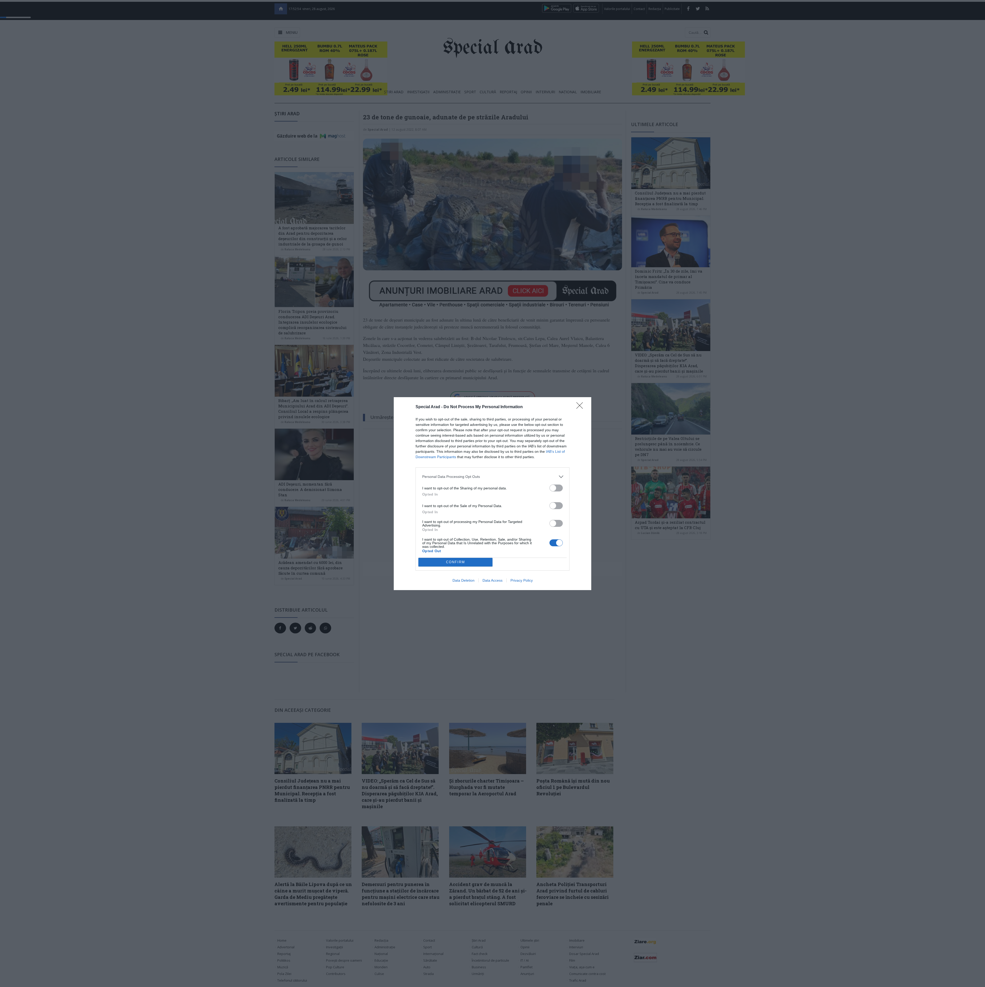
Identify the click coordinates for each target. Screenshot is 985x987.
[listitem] (492, 476)
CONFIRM (455, 562)
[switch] (556, 488)
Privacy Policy (521, 580)
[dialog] (492, 493)
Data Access (492, 580)
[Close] (581, 407)
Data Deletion (463, 580)
